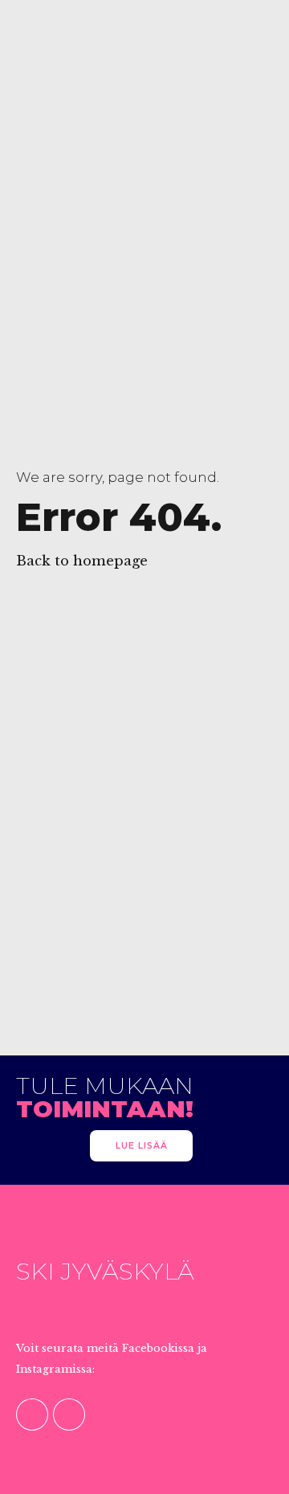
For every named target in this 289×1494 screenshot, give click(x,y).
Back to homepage (82, 561)
